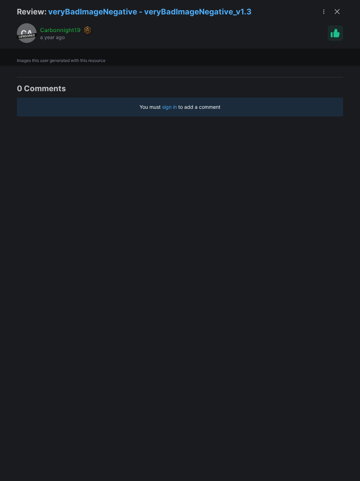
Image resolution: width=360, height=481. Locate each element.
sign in (169, 107)
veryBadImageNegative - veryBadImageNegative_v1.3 (150, 11)
